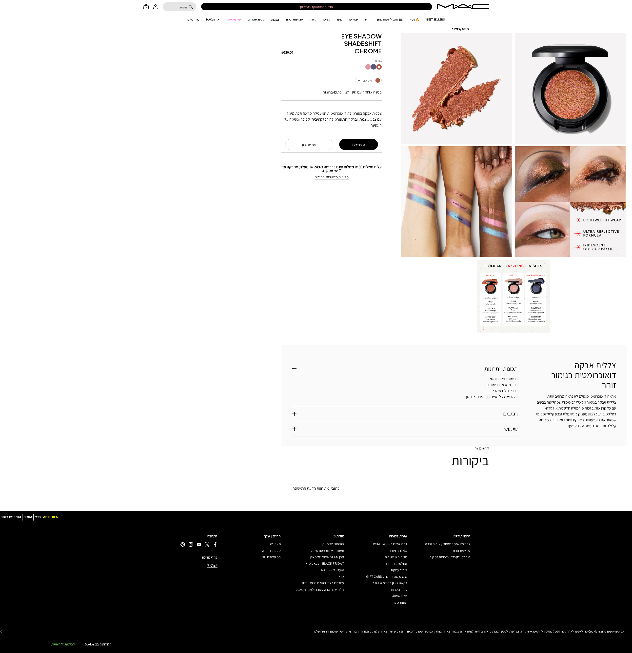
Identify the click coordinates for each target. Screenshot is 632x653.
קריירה (339, 576)
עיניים (326, 19)
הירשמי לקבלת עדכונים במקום (450, 557)
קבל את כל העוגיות (63, 644)
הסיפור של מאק (333, 544)
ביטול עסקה (399, 570)
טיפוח (313, 19)
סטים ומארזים (256, 19)
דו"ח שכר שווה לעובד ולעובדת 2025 (320, 590)
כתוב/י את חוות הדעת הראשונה (316, 488)
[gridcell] (379, 67)
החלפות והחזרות (396, 563)
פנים (339, 19)
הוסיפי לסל (358, 145)
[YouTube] (199, 544)
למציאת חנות (461, 551)
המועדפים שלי (271, 557)
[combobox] (331, 80)
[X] (207, 544)
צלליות (456, 29)
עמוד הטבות (399, 590)
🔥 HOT (415, 19)
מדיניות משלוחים (396, 557)
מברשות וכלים (294, 19)
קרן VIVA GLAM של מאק (327, 557)
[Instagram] (191, 544)
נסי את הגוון (309, 145)
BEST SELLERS (435, 19)
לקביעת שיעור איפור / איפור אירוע (447, 544)
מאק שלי (275, 544)
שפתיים (353, 19)
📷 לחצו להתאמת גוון (389, 19)
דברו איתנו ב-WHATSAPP (390, 544)
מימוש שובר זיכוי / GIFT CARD (386, 576)
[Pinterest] (182, 544)
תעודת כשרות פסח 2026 (327, 551)
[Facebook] (215, 544)
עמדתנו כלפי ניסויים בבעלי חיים (323, 583)
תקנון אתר (400, 602)
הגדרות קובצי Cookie (98, 644)
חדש (368, 19)
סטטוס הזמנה (271, 551)
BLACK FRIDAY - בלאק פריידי (323, 563)
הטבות (275, 19)
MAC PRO (193, 19)
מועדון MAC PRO (332, 570)
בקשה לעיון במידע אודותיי (390, 583)
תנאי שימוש (399, 596)
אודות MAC (212, 19)
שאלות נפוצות (398, 551)
